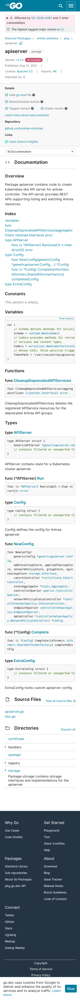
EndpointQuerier (26, 612)
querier (49, 590)
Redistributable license (24, 101)
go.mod (21, 95)
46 (49, 71)
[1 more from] (5, 770)
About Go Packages (18, 879)
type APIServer (16, 240)
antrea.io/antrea (47, 38)
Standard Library (16, 866)
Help (47, 850)
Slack (8, 928)
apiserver (11, 43)
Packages (13, 858)
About (49, 858)
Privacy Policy (40, 975)
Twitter (9, 915)
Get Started (54, 822)
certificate (52, 577)
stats (46, 586)
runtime (34, 333)
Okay (71, 989)
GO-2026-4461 (41, 18)
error (64, 393)
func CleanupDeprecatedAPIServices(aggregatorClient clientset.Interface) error (39, 230)
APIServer (23, 432)
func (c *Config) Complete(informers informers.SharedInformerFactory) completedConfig (40, 274)
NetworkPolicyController (29, 620)
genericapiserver (56, 445)
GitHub (9, 921)
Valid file (20, 95)
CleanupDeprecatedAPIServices (42, 380)
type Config (14, 255)
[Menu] (40, 151)
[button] (6, 95)
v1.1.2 (14, 60)
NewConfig (24, 544)
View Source (66, 318)
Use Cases (12, 830)
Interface (49, 393)
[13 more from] (5, 762)
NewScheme (49, 333)
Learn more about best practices (27, 115)
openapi (14, 755)
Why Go (12, 822)
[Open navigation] (71, 6)
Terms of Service (41, 969)
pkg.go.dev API (15, 886)
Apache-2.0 (25, 71)
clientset (32, 393)
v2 (62, 29)
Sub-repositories (16, 872)
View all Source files (58, 701)
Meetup (10, 941)
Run (40, 478)
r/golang (10, 934)
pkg (66, 38)
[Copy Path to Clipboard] (21, 43)
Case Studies (14, 837)
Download (50, 866)
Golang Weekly (15, 947)
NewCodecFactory (59, 346)
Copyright (40, 963)
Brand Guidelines (55, 892)
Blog (47, 872)
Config (20, 502)
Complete (40, 632)
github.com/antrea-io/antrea (24, 128)
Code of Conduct (55, 899)
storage (34, 573)
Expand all (68, 729)
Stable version (54, 108)
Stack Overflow (54, 843)
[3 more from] (5, 746)
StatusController (51, 603)
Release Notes (53, 886)
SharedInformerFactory (34, 644)
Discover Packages (18, 38)
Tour (47, 837)
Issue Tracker (53, 879)
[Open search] (61, 6)
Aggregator (59, 586)
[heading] (17, 5)
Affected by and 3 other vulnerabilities (38, 20)
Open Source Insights (23, 141)
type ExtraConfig (18, 284)
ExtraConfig (24, 661)
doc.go (10, 716)
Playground (51, 830)
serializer (37, 346)
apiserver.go (14, 711)
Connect (12, 907)
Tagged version (19, 108)
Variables (12, 220)
